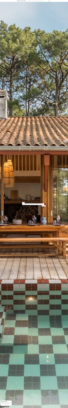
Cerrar (2, 405)
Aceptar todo (10, 405)
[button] (1, 407)
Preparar (6, 405)
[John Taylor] (21, 0)
